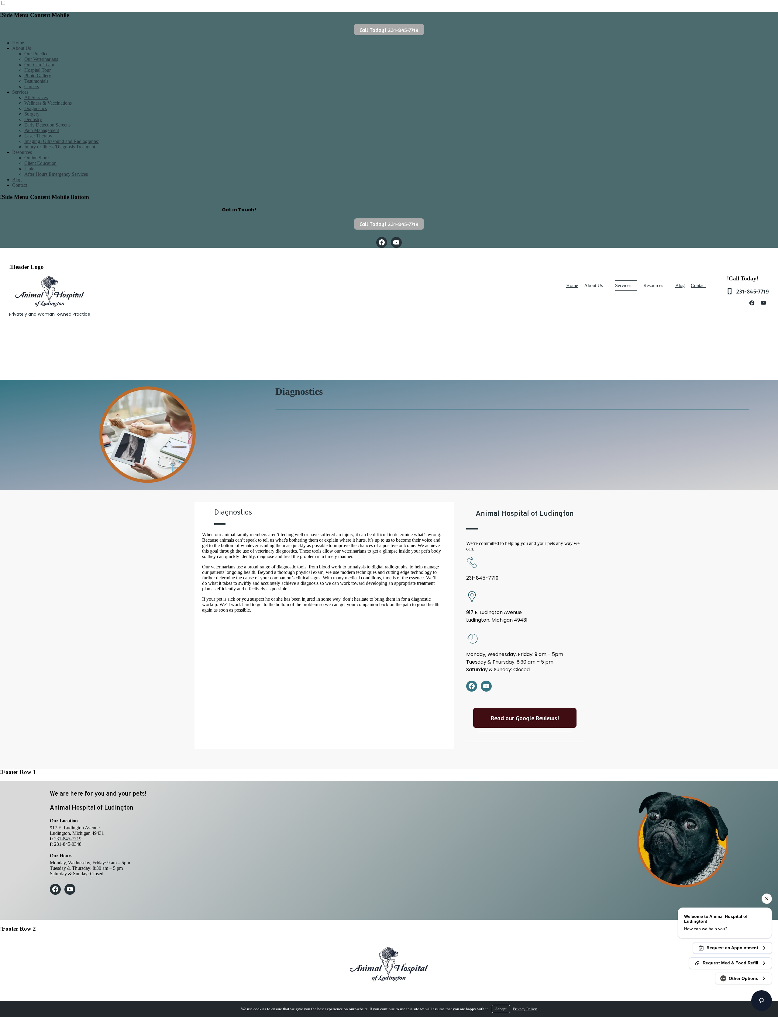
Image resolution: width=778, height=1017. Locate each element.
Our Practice (36, 53)
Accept (501, 1009)
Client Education (40, 163)
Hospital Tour (37, 70)
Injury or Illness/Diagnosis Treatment (59, 146)
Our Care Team (39, 64)
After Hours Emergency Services (56, 174)
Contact (19, 185)
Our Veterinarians (41, 59)
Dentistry (33, 119)
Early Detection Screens (47, 124)
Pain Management (41, 130)
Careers (31, 86)
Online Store (36, 157)
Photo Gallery (37, 75)
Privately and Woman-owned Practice (49, 314)
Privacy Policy (525, 1009)
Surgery (32, 113)
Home (18, 42)
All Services (36, 97)
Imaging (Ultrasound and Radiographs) (61, 141)
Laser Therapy (38, 135)
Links (29, 168)
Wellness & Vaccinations (48, 103)
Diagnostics (35, 108)
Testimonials (36, 81)
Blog (17, 179)
